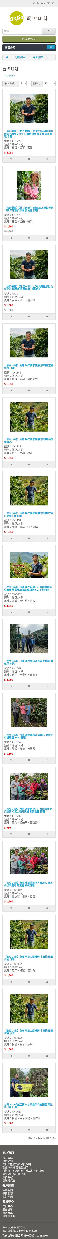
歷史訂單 (7, 1209)
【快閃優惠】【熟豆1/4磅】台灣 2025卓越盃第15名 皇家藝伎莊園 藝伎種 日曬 (28, 209)
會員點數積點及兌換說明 (16, 1164)
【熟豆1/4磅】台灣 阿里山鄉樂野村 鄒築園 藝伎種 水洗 (28, 1032)
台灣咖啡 (38, 57)
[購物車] (53, 3)
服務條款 (7, 1177)
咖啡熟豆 (20, 57)
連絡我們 (7, 1190)
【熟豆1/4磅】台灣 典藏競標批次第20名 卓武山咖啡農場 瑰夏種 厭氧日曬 (28, 884)
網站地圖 (7, 1196)
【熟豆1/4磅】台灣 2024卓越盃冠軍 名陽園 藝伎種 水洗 (28, 662)
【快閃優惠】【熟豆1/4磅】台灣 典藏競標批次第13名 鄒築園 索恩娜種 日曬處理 (28, 288)
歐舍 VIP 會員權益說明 (15, 1167)
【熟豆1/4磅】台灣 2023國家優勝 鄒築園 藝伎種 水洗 (28, 440)
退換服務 (7, 1193)
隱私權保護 (8, 1180)
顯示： (37, 83)
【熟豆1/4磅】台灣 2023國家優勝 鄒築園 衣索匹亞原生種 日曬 (28, 514)
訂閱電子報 (8, 1216)
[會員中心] (43, 3)
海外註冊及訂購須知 (14, 1174)
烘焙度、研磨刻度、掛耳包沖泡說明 (23, 1170)
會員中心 (7, 1206)
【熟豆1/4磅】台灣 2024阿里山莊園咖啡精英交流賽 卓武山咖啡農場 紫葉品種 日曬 (28, 810)
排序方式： (10, 83)
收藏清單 (7, 1212)
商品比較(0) (10, 76)
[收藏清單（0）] (48, 3)
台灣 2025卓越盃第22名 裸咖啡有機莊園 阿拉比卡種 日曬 (28, 1106)
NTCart (21, 1227)
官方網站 (7, 1157)
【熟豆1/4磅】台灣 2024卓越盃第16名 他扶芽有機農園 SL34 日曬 (28, 736)
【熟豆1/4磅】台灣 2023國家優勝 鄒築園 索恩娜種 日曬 (28, 366)
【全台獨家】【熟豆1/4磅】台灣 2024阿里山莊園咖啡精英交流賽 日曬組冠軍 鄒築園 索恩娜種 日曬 (28, 134)
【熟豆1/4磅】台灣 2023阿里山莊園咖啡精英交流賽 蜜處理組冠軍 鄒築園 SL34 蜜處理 (28, 588)
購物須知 (7, 1161)
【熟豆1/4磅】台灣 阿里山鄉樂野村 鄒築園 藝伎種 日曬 (28, 958)
